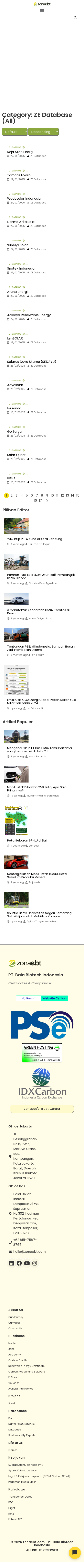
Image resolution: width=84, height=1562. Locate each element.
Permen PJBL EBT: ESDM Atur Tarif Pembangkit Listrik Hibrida (41, 576)
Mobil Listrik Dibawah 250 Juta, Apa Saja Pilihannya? (36, 789)
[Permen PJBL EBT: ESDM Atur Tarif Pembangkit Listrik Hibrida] (16, 562)
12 (62, 495)
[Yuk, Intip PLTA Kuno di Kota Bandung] (16, 526)
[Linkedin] (12, 1263)
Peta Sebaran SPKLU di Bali (27, 840)
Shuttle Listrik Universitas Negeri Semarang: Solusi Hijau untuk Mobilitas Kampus (39, 914)
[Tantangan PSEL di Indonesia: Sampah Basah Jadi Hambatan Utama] (16, 635)
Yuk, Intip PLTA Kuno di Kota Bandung (34, 539)
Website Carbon (54, 998)
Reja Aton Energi (20, 152)
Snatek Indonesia (20, 268)
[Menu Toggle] (42, 11)
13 (67, 495)
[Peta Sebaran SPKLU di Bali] (16, 820)
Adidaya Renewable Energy (29, 315)
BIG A (11, 478)
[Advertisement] (42, 66)
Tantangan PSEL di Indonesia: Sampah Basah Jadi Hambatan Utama (41, 648)
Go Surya (14, 431)
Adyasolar (15, 385)
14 (72, 495)
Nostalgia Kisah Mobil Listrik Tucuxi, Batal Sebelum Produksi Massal (37, 875)
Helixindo (14, 408)
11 (57, 495)
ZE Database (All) (19, 147)
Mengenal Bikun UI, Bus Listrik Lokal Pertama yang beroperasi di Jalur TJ (39, 749)
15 (77, 495)
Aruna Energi (17, 291)
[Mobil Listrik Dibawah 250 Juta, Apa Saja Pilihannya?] (16, 774)
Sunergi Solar (17, 245)
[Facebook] (19, 1263)
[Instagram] (35, 1263)
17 (40, 500)
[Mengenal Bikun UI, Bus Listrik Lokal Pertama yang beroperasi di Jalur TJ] (16, 736)
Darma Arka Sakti (21, 221)
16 (35, 500)
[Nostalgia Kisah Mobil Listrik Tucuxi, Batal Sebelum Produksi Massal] (16, 862)
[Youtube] (27, 1263)
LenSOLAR (15, 338)
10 (52, 495)
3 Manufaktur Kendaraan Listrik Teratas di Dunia (38, 611)
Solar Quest (16, 455)
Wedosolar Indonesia (24, 198)
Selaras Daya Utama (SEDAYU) (31, 361)
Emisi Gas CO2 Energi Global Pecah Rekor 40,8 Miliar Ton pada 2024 (41, 701)
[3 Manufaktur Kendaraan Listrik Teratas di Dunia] (16, 599)
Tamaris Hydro (19, 175)
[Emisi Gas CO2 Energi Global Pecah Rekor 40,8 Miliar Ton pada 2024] (16, 680)
